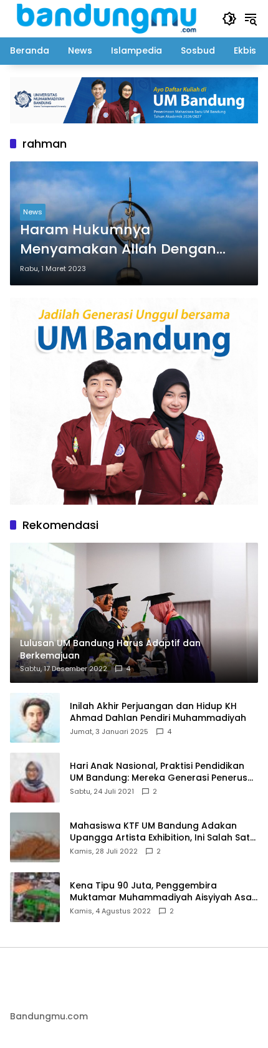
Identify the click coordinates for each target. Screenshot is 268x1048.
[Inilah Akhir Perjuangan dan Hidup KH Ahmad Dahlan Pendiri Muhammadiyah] (35, 718)
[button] (229, 18)
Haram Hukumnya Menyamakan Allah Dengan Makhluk (118, 240)
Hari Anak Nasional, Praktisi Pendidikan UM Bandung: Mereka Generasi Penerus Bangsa (158, 772)
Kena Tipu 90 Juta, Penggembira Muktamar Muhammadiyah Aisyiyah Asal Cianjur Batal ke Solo (162, 892)
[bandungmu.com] (109, 18)
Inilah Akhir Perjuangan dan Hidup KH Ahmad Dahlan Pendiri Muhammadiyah (158, 712)
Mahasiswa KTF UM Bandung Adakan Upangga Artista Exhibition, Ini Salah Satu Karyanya (163, 832)
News (32, 212)
